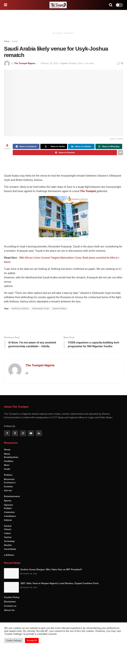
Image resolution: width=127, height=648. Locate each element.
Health (7, 480)
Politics (8, 486)
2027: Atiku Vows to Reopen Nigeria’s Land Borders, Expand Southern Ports (60, 594)
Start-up (8, 501)
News (7, 465)
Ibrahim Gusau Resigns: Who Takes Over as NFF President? (51, 580)
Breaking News (11, 468)
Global (7, 537)
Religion (8, 519)
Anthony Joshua (20, 308)
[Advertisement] (63, 20)
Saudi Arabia (59, 308)
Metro (6, 476)
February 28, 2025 (49, 63)
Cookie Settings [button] (13, 640)
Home (6, 41)
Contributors (10, 527)
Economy (8, 497)
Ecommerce (10, 494)
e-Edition (9, 566)
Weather (8, 556)
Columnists (9, 523)
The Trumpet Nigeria (24, 63)
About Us (9, 621)
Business (9, 490)
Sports (15, 41)
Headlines (8, 472)
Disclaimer (10, 612)
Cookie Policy (12, 608)
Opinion (8, 516)
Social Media (10, 560)
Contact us (10, 617)
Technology (9, 552)
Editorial (8, 531)
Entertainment (12, 507)
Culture (7, 544)
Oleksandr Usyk (40, 308)
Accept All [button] (32, 640)
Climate (7, 540)
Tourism (8, 548)
